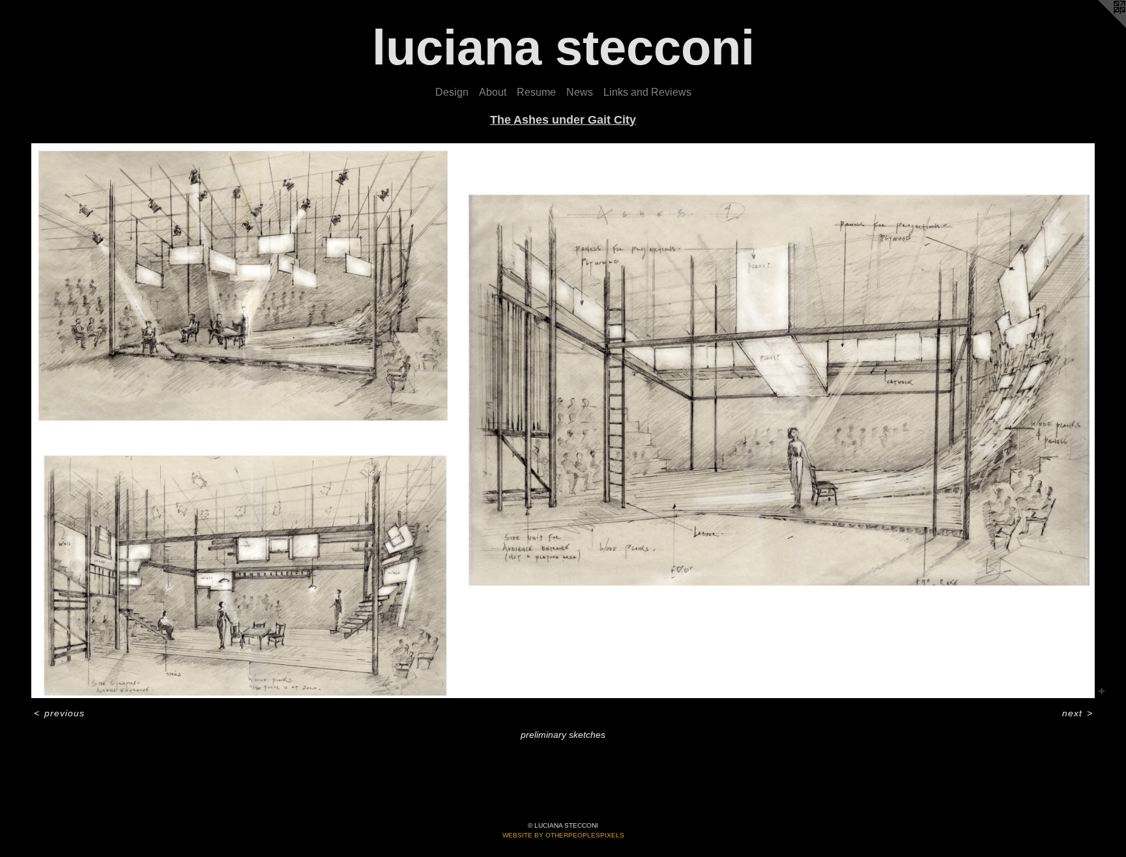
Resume (536, 92)
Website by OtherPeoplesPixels (563, 835)
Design (452, 92)
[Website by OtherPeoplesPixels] (1100, 26)
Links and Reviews (647, 92)
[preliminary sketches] (563, 421)
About (492, 92)
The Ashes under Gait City (563, 119)
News (579, 92)
